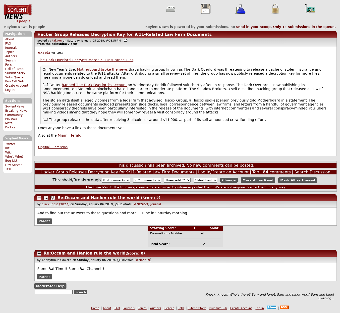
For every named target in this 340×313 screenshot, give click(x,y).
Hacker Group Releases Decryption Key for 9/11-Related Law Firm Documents (124, 34)
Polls (8, 64)
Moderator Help (50, 286)
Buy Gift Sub (14, 81)
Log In (10, 90)
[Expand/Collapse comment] (39, 198)
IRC (7, 148)
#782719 (143, 260)
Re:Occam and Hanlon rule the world (98, 197)
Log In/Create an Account (223, 172)
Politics (10, 127)
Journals (11, 48)
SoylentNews (17, 14)
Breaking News (16, 110)
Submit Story (15, 73)
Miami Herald (69, 135)
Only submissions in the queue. (304, 27)
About (9, 39)
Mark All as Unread (297, 180)
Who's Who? (14, 156)
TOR (8, 169)
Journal (155, 204)
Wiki (8, 152)
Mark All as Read (257, 180)
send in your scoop (253, 27)
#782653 (141, 204)
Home (95, 308)
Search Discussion (312, 172)
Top (255, 172)
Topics (9, 52)
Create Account (16, 85)
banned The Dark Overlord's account (94, 85)
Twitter (10, 144)
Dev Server (13, 165)
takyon (57, 40)
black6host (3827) (55, 204)
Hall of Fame (14, 69)
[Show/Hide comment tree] (46, 198)
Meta (8, 123)
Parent (44, 221)
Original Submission (53, 147)
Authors (11, 56)
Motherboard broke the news (102, 69)
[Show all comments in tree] (53, 198)
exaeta (44, 52)
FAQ (8, 43)
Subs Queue (14, 77)
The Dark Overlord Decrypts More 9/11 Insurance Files (85, 60)
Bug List (11, 160)
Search (10, 60)
